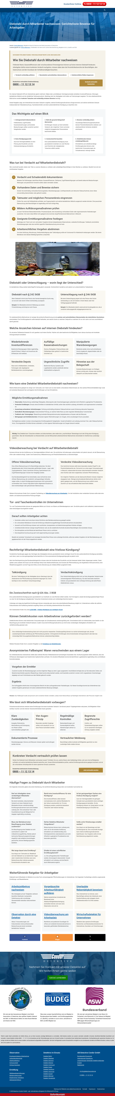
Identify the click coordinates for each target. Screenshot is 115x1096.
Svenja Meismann (18, 45)
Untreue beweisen (15, 1065)
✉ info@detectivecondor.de (88, 1071)
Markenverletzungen (16, 1075)
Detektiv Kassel (48, 1074)
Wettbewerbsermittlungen (17, 1073)
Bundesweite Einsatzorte (84, 1056)
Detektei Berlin (47, 1056)
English (79, 1063)
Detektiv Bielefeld (48, 1058)
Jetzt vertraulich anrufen (90, 770)
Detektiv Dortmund (49, 1065)
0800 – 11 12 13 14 (24, 84)
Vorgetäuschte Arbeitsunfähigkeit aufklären (54, 889)
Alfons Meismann (25, 47)
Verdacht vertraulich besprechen (91, 83)
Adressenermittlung (15, 1080)
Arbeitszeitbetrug (15, 1060)
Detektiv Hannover (48, 1071)
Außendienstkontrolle (16, 1058)
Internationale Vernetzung (85, 1058)
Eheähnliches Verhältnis (17, 1078)
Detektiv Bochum (48, 1060)
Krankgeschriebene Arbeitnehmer (19, 1056)
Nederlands (80, 1065)
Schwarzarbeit (14, 1063)
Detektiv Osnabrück (49, 1078)
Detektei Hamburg (48, 1069)
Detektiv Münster (48, 1076)
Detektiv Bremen (48, 1063)
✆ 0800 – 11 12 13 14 (86, 1075)
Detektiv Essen (47, 1067)
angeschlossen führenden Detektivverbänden (90, 1060)
